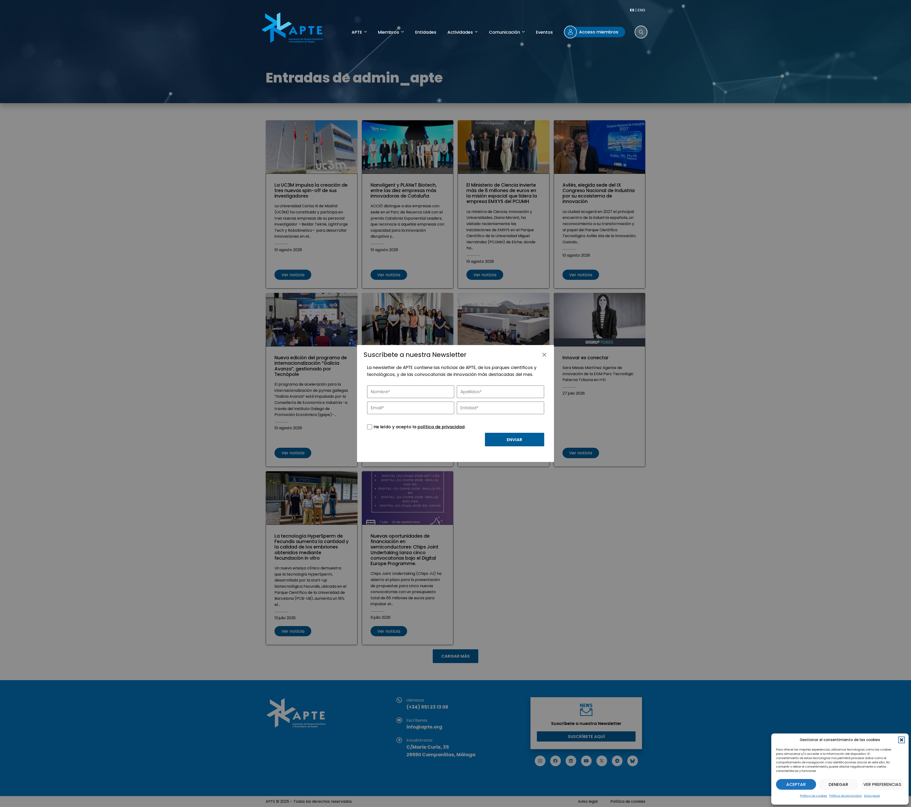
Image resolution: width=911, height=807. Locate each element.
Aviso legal (872, 796)
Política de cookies (813, 796)
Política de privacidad (845, 796)
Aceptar (796, 784)
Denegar (838, 784)
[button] (901, 740)
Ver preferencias (882, 784)
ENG (641, 10)
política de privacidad (441, 427)
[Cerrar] (544, 354)
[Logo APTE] (293, 28)
